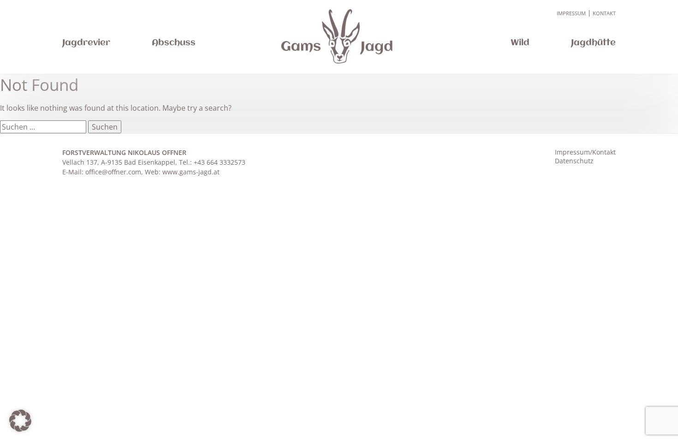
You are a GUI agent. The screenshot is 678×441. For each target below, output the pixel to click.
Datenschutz (574, 160)
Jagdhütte (593, 43)
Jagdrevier (86, 43)
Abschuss (174, 43)
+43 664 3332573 (219, 162)
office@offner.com (113, 171)
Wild (520, 43)
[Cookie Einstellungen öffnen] (20, 429)
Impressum (571, 13)
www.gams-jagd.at (191, 171)
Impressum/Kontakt (585, 152)
